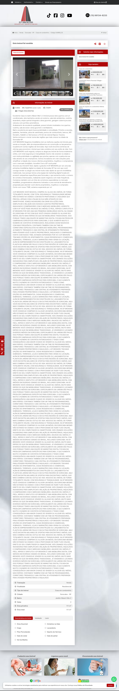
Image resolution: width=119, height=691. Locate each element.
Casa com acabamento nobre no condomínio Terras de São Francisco (90, 94)
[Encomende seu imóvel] (92, 667)
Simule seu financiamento (53, 2)
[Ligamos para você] (59, 667)
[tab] (18, 52)
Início (16, 32)
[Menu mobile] (12, 2)
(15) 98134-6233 (98, 15)
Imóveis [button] (17, 2)
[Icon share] (49, 15)
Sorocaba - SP (29, 32)
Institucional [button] (28, 2)
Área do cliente (100, 2)
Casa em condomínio (42, 32)
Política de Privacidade (85, 685)
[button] (17, 74)
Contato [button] (38, 2)
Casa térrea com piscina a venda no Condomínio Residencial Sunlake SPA (91, 120)
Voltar (104, 32)
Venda (21, 32)
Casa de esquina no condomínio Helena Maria (91, 107)
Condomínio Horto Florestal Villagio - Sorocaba (90, 81)
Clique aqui (82, 139)
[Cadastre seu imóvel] (26, 667)
